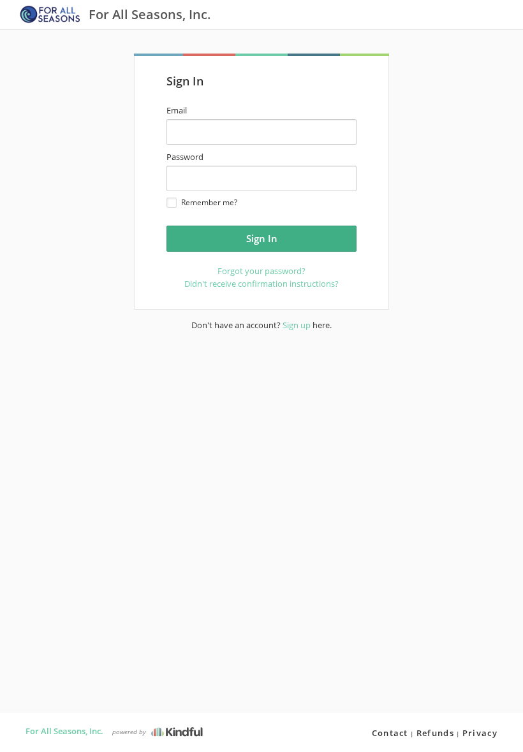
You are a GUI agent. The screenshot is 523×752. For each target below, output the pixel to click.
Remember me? (209, 202)
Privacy (479, 733)
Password (184, 157)
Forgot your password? (261, 271)
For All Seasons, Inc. (64, 731)
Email (176, 110)
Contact (390, 733)
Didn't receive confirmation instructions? (261, 283)
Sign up (297, 325)
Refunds (435, 733)
